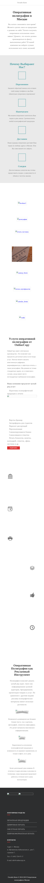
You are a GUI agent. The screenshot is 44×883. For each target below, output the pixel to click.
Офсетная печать (16, 829)
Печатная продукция (18, 820)
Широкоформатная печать (20, 833)
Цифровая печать (16, 824)
